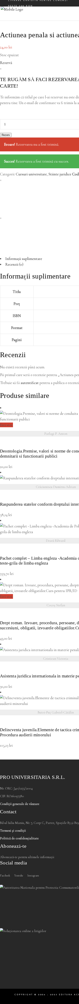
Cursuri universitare (31, 174)
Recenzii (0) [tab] (14, 264)
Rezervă (6, 62)
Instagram (33, 875)
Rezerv (6, 135)
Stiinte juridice (59, 174)
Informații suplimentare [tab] (23, 258)
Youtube (18, 875)
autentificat (30, 382)
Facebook (5, 875)
